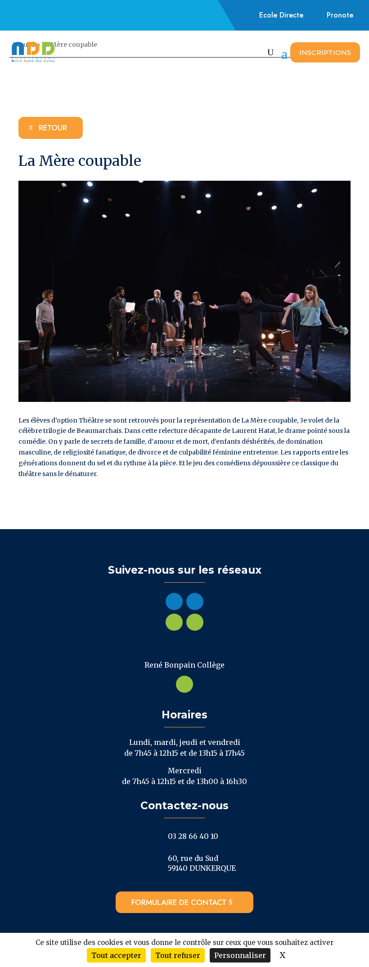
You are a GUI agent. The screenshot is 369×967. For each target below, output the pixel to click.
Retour (53, 127)
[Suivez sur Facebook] (24, 15)
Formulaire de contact (178, 902)
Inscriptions (325, 52)
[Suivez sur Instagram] (45, 15)
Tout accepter (116, 955)
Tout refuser (177, 955)
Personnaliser (240, 955)
